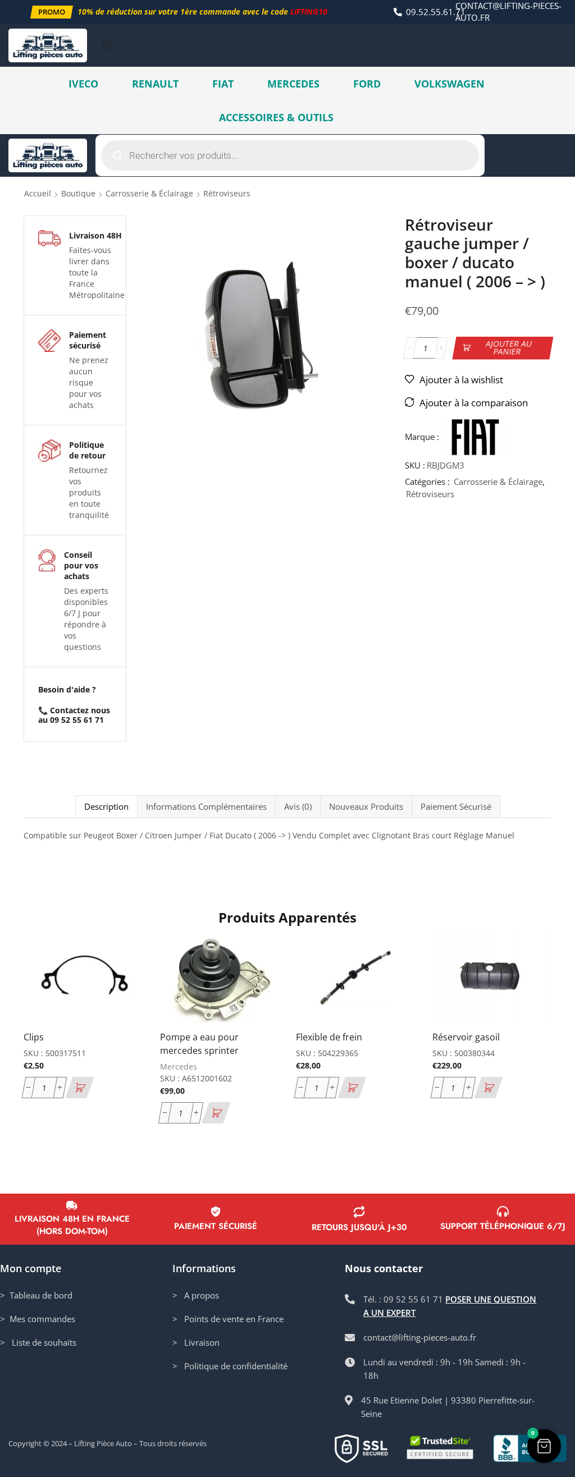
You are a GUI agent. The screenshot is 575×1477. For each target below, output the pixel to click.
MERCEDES (293, 83)
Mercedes (178, 1066)
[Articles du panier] (106, 45)
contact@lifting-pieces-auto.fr (508, 11)
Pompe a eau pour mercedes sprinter (199, 1044)
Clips (34, 1037)
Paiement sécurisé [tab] (456, 807)
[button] (51, 12)
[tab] (106, 806)
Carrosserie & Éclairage (149, 193)
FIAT (223, 83)
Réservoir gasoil (466, 1037)
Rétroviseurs (226, 193)
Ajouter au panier (509, 347)
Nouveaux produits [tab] (366, 807)
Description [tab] (106, 807)
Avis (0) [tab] (298, 807)
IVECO (83, 83)
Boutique (78, 193)
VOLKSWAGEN (449, 83)
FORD (367, 83)
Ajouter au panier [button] (131, 974)
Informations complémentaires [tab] (206, 807)
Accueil (37, 193)
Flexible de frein (329, 1037)
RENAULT (155, 83)
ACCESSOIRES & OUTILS (276, 117)
